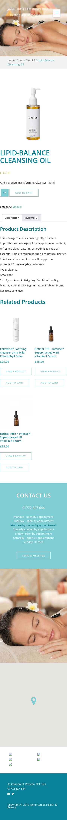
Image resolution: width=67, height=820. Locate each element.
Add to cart (24, 193)
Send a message (33, 555)
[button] (33, 700)
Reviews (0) (31, 218)
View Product (16, 371)
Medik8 (30, 60)
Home (11, 60)
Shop (20, 60)
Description (11, 218)
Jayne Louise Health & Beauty (27, 9)
